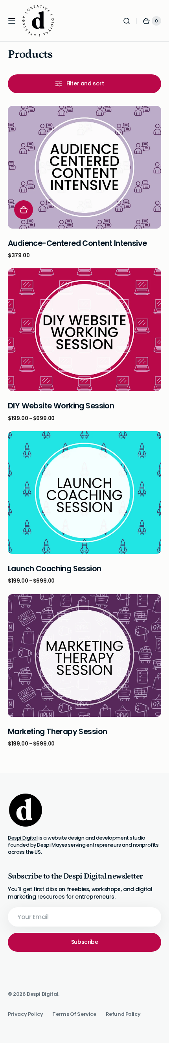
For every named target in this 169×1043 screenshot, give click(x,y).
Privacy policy (25, 1014)
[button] (11, 21)
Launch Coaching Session (54, 568)
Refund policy (123, 1014)
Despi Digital (23, 837)
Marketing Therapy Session (57, 731)
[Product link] (84, 182)
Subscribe (84, 942)
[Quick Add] (23, 209)
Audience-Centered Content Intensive (77, 243)
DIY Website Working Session (61, 406)
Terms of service (74, 1014)
